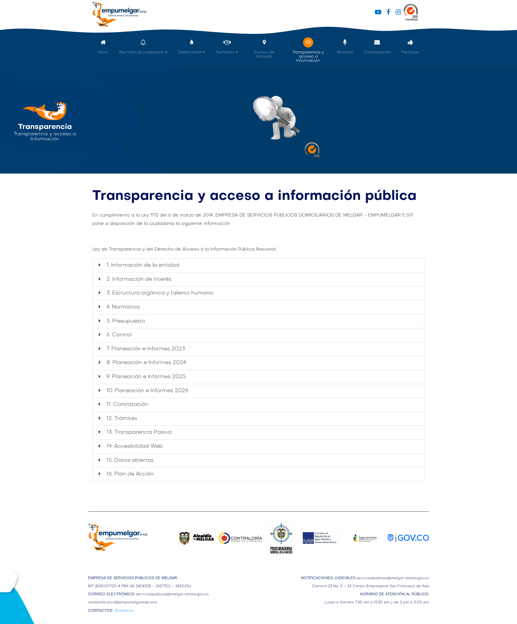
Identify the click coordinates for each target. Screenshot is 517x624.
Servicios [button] (225, 52)
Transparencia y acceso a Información (308, 56)
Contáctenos (377, 52)
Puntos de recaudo (264, 54)
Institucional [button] (190, 52)
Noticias (345, 52)
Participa (410, 52)
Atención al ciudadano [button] (141, 52)
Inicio (103, 52)
